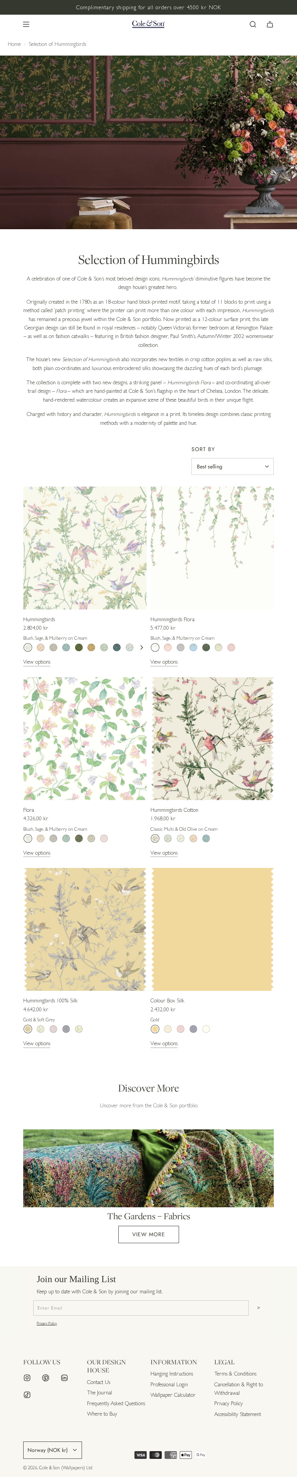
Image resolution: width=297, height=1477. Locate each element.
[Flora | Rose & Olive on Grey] (53, 838)
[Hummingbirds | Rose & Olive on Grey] (53, 647)
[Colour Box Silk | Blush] (180, 1029)
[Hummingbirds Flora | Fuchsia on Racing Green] (206, 647)
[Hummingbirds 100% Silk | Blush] (53, 1029)
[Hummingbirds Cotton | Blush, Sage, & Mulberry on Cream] (180, 838)
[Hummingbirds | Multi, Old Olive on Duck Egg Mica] (104, 647)
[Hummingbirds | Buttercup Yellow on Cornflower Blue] (66, 647)
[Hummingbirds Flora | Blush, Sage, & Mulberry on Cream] (155, 647)
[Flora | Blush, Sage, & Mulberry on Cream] (28, 838)
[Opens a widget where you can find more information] (268, 1463)
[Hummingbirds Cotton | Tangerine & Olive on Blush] (193, 838)
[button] (142, 647)
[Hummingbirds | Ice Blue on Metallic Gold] (91, 647)
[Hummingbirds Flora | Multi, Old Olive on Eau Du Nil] (218, 647)
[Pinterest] (45, 1377)
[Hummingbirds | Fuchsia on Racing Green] (79, 647)
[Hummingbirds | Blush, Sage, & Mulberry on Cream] (28, 647)
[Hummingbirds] (85, 548)
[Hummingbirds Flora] (212, 548)
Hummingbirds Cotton (174, 810)
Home (14, 44)
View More (148, 1234)
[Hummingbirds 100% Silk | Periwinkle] (66, 1029)
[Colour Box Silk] (212, 929)
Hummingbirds (39, 619)
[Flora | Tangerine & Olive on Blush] (40, 838)
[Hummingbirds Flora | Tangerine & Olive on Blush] (168, 647)
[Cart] (269, 24)
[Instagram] (27, 1377)
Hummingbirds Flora (172, 619)
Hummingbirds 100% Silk (50, 1000)
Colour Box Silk (167, 1000)
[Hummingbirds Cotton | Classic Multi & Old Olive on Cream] (155, 838)
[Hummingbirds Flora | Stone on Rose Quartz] (231, 647)
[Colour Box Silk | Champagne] (168, 1029)
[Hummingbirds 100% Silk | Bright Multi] (40, 1029)
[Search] (252, 24)
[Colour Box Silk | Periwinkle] (193, 1029)
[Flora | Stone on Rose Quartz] (104, 838)
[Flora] (85, 738)
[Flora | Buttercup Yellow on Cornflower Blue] (66, 838)
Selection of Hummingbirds (57, 44)
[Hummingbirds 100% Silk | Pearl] (79, 1029)
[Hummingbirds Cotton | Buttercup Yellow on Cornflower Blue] (206, 838)
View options (36, 662)
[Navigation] (25, 24)
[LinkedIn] (64, 1377)
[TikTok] (27, 1394)
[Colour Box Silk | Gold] (155, 1029)
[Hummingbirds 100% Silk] (85, 929)
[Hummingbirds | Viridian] (117, 647)
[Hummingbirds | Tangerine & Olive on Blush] (40, 647)
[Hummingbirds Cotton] (212, 738)
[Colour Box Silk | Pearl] (206, 1029)
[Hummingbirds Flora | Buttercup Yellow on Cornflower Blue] (193, 647)
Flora (28, 810)
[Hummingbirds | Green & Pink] (129, 647)
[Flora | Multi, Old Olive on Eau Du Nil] (91, 838)
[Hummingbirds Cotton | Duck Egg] (168, 838)
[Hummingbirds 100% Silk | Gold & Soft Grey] (28, 1029)
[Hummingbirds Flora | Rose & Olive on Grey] (180, 647)
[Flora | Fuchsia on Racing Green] (79, 838)
